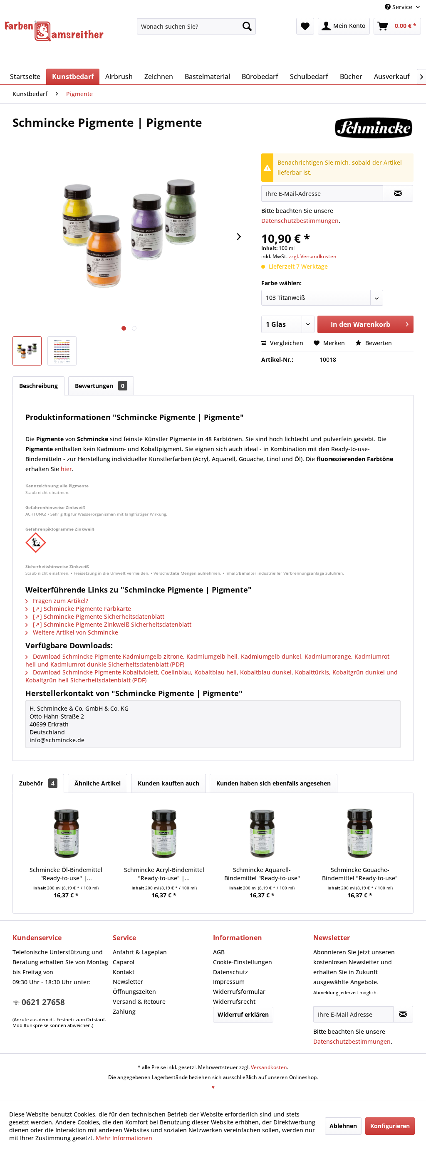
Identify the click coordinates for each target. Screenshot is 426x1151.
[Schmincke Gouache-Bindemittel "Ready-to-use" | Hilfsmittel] (360, 832)
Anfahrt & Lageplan (140, 952)
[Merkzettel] (305, 26)
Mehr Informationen (124, 1138)
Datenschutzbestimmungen (300, 221)
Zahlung (124, 1011)
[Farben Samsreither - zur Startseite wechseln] (54, 31)
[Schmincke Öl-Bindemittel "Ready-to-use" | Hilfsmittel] (66, 832)
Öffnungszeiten (134, 991)
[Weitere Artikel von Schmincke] (373, 130)
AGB (219, 952)
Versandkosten (269, 1067)
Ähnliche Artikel (97, 783)
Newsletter (128, 982)
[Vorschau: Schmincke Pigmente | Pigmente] (27, 351)
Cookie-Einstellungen (242, 962)
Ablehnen (343, 1126)
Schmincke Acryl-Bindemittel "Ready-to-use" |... (164, 874)
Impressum (229, 982)
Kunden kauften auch (168, 783)
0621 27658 (43, 1002)
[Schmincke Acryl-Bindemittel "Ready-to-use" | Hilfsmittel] (164, 832)
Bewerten (378, 343)
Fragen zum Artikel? (59, 601)
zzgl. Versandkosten (313, 256)
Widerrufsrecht (234, 1001)
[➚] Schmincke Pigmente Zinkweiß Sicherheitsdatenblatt (111, 624)
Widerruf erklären (243, 1014)
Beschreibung (38, 386)
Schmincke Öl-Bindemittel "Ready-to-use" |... (66, 874)
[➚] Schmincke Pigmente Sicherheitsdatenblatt (97, 616)
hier (66, 469)
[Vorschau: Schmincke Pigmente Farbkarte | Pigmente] (62, 351)
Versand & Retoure (139, 1001)
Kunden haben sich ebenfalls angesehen (273, 783)
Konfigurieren (390, 1126)
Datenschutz (230, 972)
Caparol (123, 962)
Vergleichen (285, 343)
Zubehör (36, 783)
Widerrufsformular (239, 991)
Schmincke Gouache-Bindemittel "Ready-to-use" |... (360, 874)
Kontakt (123, 972)
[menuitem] (196, 26)
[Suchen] (247, 26)
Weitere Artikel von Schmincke (74, 632)
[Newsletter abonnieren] (403, 1014)
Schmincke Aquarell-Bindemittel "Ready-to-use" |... (262, 874)
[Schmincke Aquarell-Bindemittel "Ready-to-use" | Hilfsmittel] (262, 832)
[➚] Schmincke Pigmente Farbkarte (81, 609)
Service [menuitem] (402, 7)
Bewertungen (99, 386)
